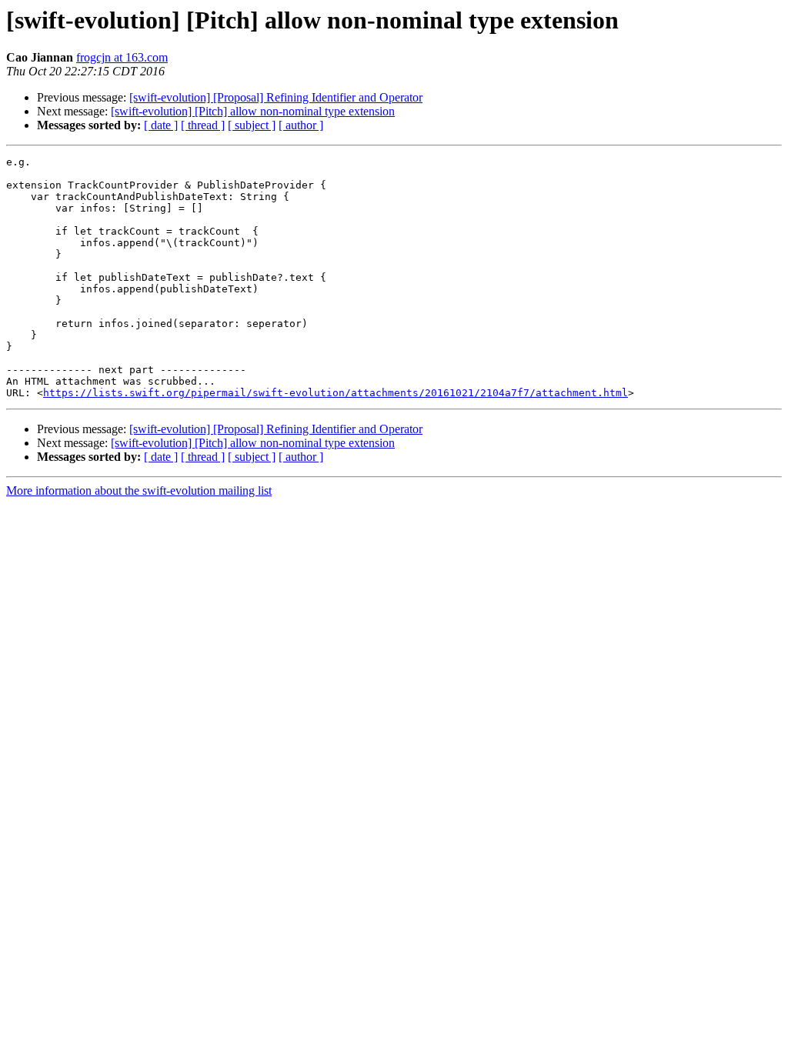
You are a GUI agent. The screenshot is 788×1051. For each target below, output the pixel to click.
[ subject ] (251, 125)
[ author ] (301, 125)
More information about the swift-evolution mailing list (139, 490)
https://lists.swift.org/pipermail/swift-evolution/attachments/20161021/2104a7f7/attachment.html (335, 393)
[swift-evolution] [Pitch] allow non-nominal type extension (253, 111)
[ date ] (161, 125)
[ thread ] (203, 125)
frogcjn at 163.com (122, 57)
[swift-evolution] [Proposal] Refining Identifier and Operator (275, 97)
